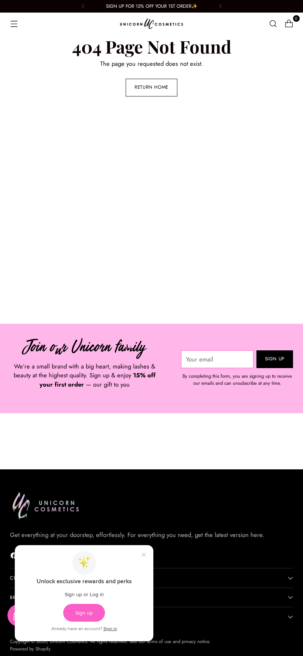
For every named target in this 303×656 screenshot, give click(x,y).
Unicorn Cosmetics (68, 641)
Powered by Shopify (30, 648)
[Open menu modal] (13, 23)
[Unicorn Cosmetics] (151, 23)
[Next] (220, 6)
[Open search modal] (273, 23)
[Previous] (83, 6)
